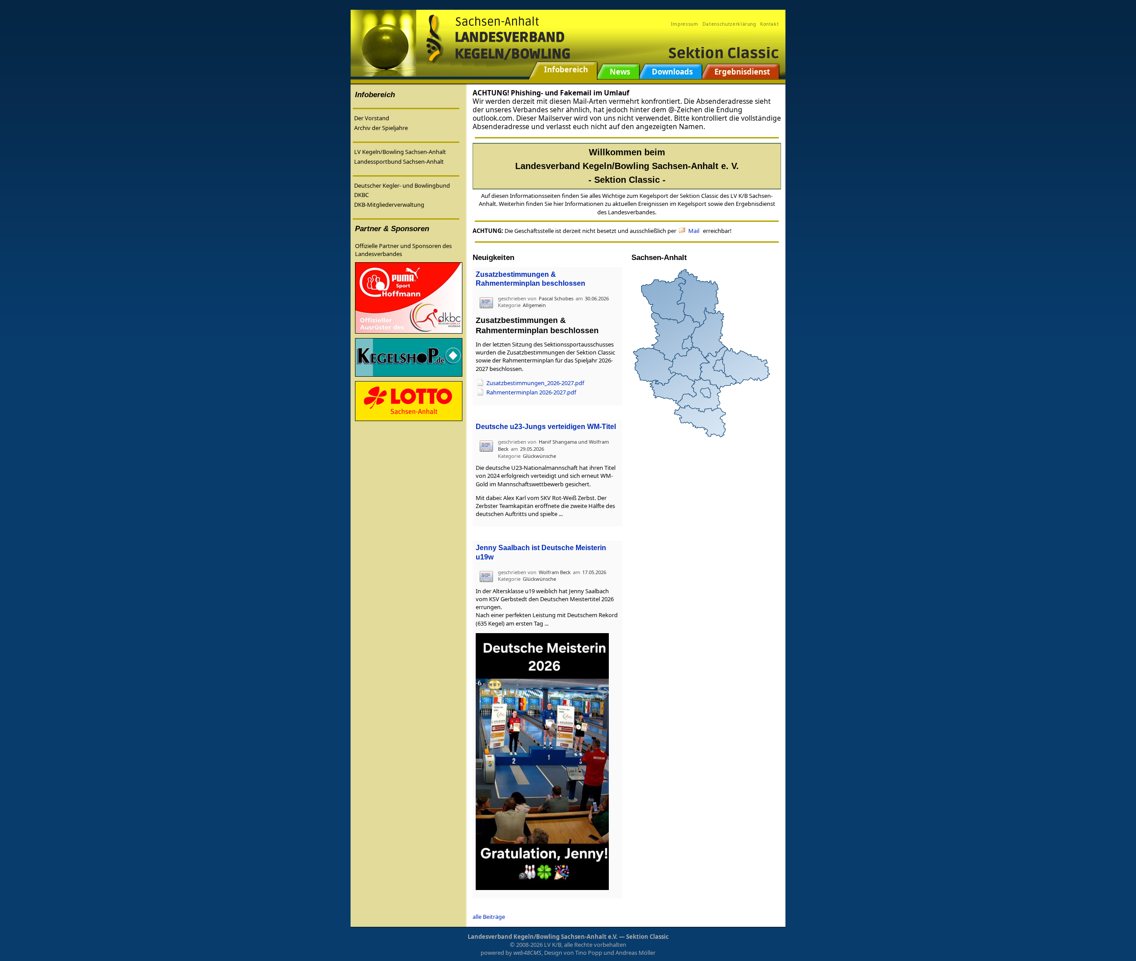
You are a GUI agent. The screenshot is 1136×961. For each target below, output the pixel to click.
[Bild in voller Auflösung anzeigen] (542, 761)
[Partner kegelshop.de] (408, 357)
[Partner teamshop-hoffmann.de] (408, 297)
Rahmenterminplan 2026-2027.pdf (531, 392)
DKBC (361, 195)
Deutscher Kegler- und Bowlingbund (402, 185)
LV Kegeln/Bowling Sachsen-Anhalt (400, 152)
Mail (693, 231)
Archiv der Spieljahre (381, 128)
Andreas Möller (635, 953)
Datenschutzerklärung (729, 24)
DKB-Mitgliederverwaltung (389, 205)
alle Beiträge (489, 917)
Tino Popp (588, 953)
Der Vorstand (371, 118)
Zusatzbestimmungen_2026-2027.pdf (535, 383)
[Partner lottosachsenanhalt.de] (408, 401)
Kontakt (769, 24)
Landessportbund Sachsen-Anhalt (399, 161)
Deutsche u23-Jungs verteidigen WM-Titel (546, 426)
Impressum (684, 24)
